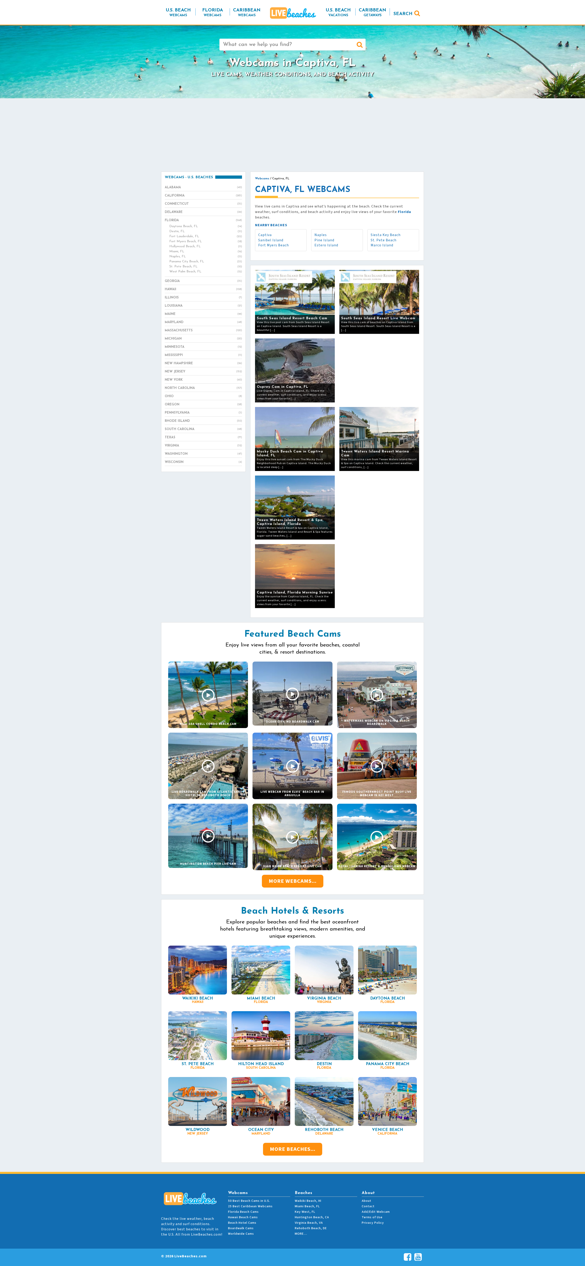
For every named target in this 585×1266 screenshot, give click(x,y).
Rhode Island (203, 421)
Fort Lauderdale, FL (205, 236)
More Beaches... (292, 1149)
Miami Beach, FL (307, 1206)
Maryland (203, 322)
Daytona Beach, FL (205, 226)
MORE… (301, 1233)
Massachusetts (203, 330)
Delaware (203, 212)
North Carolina (203, 388)
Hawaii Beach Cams (243, 1217)
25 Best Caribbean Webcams (250, 1206)
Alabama (203, 187)
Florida (203, 220)
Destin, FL (205, 231)
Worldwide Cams (241, 1233)
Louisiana (203, 306)
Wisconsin (203, 462)
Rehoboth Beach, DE (311, 1228)
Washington (203, 454)
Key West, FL (305, 1212)
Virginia (203, 445)
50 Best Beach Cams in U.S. (249, 1201)
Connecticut (203, 204)
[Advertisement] (292, 135)
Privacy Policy (373, 1223)
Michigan (203, 338)
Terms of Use (372, 1217)
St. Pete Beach (383, 240)
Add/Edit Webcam (376, 1212)
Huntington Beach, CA (312, 1217)
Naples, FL (205, 256)
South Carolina (203, 429)
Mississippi (203, 355)
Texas (203, 437)
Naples (320, 234)
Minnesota (203, 347)
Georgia (203, 281)
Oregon (203, 404)
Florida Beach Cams (243, 1212)
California (203, 195)
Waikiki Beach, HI (308, 1201)
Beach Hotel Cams (242, 1223)
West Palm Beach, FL (205, 271)
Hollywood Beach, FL (205, 246)
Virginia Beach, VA (309, 1223)
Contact (368, 1206)
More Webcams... (292, 881)
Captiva (265, 234)
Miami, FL (205, 251)
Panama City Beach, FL (205, 261)
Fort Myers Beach (273, 245)
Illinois (203, 297)
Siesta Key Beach (386, 234)
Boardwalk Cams (241, 1228)
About (366, 1201)
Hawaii (203, 289)
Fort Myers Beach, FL (205, 241)
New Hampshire (203, 363)
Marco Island (382, 245)
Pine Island (324, 240)
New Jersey (203, 371)
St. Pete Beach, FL (205, 266)
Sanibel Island (270, 240)
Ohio (203, 396)
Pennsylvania (203, 413)
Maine (203, 314)
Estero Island (326, 245)
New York (203, 380)
